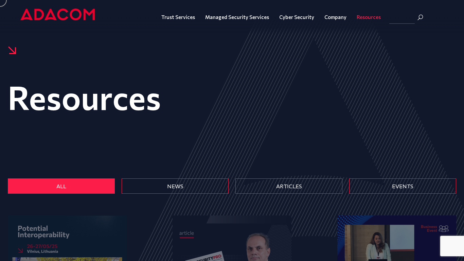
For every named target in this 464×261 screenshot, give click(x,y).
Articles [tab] (289, 186)
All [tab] (61, 186)
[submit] (420, 17)
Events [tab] (402, 186)
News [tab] (175, 186)
